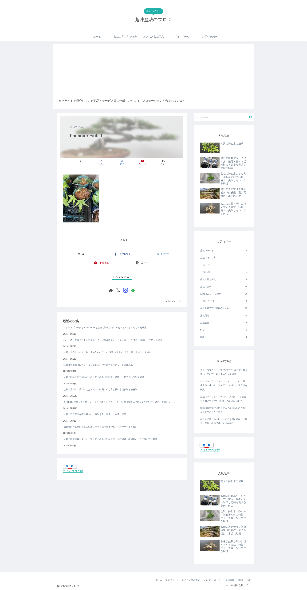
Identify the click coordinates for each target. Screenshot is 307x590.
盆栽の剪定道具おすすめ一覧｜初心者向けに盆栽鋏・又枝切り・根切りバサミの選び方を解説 (110, 439)
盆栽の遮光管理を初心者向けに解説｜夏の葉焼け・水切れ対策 (94, 414)
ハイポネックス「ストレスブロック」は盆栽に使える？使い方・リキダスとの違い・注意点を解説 (112, 339)
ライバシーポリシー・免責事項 (218, 580)
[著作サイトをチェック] (111, 290)
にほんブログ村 (73, 471)
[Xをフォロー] (118, 290)
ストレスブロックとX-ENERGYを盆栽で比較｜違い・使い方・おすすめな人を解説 (105, 327)
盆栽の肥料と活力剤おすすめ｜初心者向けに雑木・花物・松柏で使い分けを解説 (103, 377)
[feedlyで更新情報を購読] (133, 290)
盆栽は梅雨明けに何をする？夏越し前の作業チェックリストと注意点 (98, 364)
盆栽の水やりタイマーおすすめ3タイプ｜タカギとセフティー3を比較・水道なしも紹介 (107, 352)
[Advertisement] (153, 74)
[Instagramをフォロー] (125, 290)
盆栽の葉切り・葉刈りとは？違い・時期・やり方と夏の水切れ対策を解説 (100, 389)
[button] (163, 162)
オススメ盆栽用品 (191, 580)
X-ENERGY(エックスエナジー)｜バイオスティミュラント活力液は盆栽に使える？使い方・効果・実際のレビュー (120, 401)
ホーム (158, 580)
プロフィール (172, 580)
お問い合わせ (244, 580)
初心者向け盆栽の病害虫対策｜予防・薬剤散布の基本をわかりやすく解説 (100, 426)
